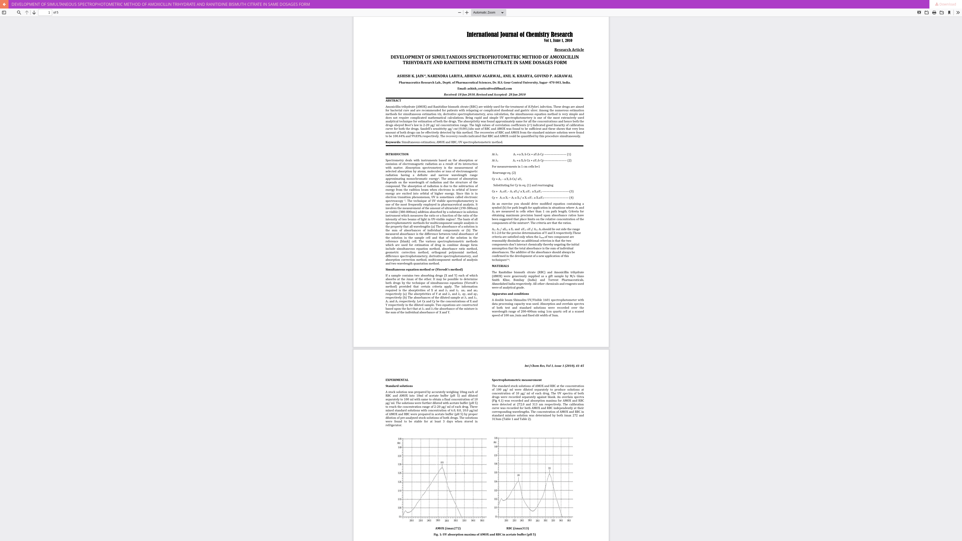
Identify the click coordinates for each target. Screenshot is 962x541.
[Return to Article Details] (4, 4)
